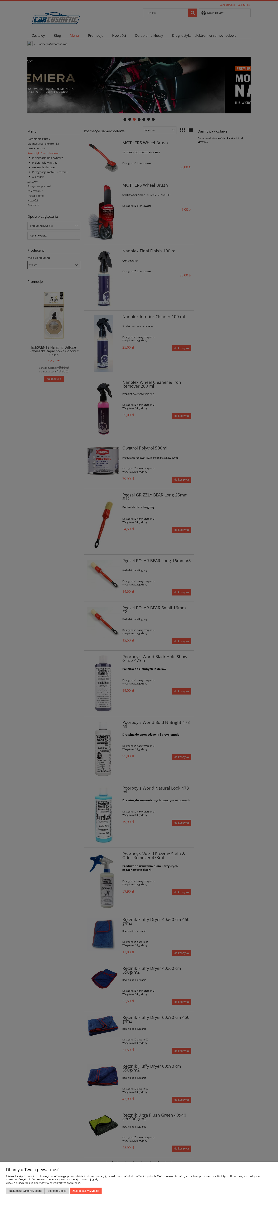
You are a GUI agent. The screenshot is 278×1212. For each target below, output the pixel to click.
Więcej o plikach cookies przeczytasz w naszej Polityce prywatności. (43, 1183)
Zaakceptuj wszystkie (85, 1190)
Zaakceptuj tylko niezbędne (25, 1190)
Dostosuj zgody (57, 1190)
